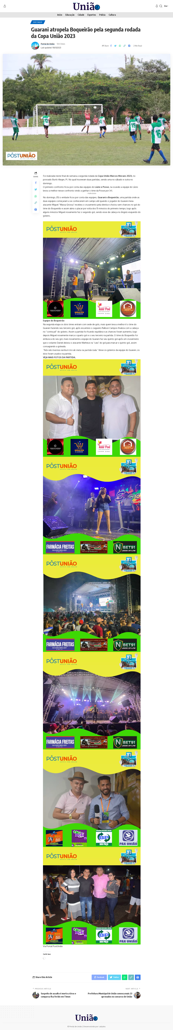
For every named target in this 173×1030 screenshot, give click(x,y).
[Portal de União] (86, 6)
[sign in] (4, 6)
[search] (160, 6)
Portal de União (47, 44)
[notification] (156, 6)
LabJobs (102, 1026)
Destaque (37, 22)
